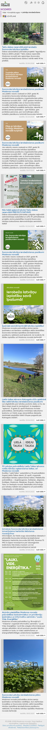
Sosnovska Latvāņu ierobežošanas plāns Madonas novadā (21, 696)
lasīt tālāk (40, 63)
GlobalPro (33, 723)
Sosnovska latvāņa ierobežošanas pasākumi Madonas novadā (23, 90)
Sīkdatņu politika (30, 725)
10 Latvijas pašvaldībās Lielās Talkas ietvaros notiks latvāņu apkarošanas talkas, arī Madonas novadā (23, 468)
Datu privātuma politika (12, 725)
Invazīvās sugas (14, 12)
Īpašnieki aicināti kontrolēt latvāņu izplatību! (23, 326)
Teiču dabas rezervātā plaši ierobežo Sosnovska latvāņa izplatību (19, 48)
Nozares (6, 9)
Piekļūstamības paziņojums (28, 727)
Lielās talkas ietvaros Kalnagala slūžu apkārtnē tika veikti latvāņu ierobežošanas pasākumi (24, 400)
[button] (42, 2)
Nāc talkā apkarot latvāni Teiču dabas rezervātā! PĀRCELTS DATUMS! (20, 211)
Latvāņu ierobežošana (31, 12)
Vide (4, 12)
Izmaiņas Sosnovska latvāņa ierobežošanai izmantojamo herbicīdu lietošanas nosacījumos (22, 531)
